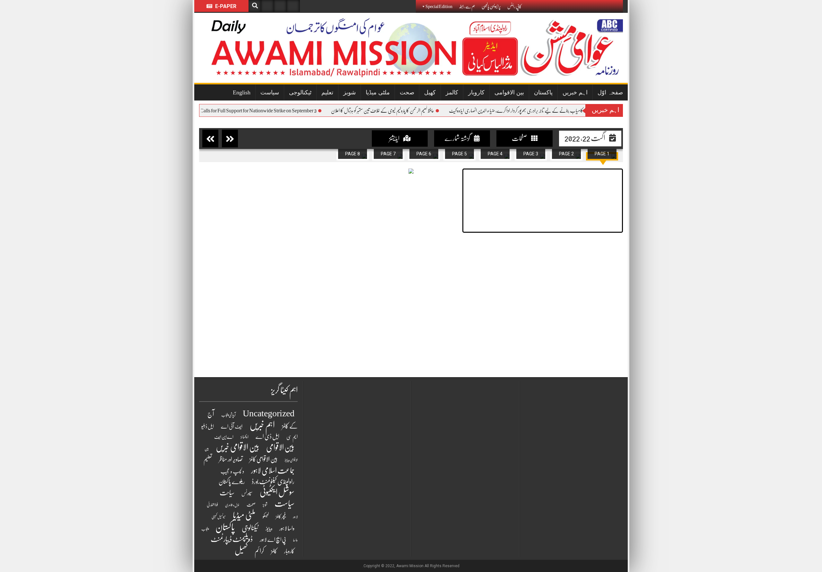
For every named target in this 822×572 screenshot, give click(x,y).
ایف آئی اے (231, 426)
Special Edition (438, 6)
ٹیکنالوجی (300, 92)
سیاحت (227, 493)
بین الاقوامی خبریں (237, 447)
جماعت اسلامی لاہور (272, 470)
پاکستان (543, 92)
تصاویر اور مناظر (230, 459)
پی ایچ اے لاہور (273, 540)
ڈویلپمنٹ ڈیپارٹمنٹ (232, 539)
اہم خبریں (575, 92)
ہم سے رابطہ (467, 6)
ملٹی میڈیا (378, 92)
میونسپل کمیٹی (219, 517)
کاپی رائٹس (514, 6)
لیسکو (266, 516)
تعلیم (327, 92)
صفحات (520, 138)
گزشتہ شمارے (458, 138)
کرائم (259, 551)
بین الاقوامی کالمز (263, 459)
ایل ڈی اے (267, 436)
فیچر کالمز (281, 516)
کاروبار (476, 92)
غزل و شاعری (232, 505)
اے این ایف (223, 437)
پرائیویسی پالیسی (491, 6)
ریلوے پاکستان (232, 481)
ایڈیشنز (394, 138)
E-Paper (225, 6)
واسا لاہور (286, 528)
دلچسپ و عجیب (232, 471)
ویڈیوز (269, 529)
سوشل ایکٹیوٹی (277, 492)
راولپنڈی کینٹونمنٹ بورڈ (273, 481)
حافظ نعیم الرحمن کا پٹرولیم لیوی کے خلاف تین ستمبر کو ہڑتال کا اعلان (394, 110)
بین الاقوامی (509, 92)
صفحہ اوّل (610, 92)
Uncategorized (268, 413)
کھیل (430, 92)
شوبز (349, 92)
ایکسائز (244, 437)
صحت (407, 92)
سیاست (269, 92)
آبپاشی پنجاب (228, 415)
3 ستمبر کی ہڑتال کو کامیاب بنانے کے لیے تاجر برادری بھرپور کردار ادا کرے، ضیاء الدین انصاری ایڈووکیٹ (541, 110)
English (241, 92)
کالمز (452, 92)
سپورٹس (247, 493)
